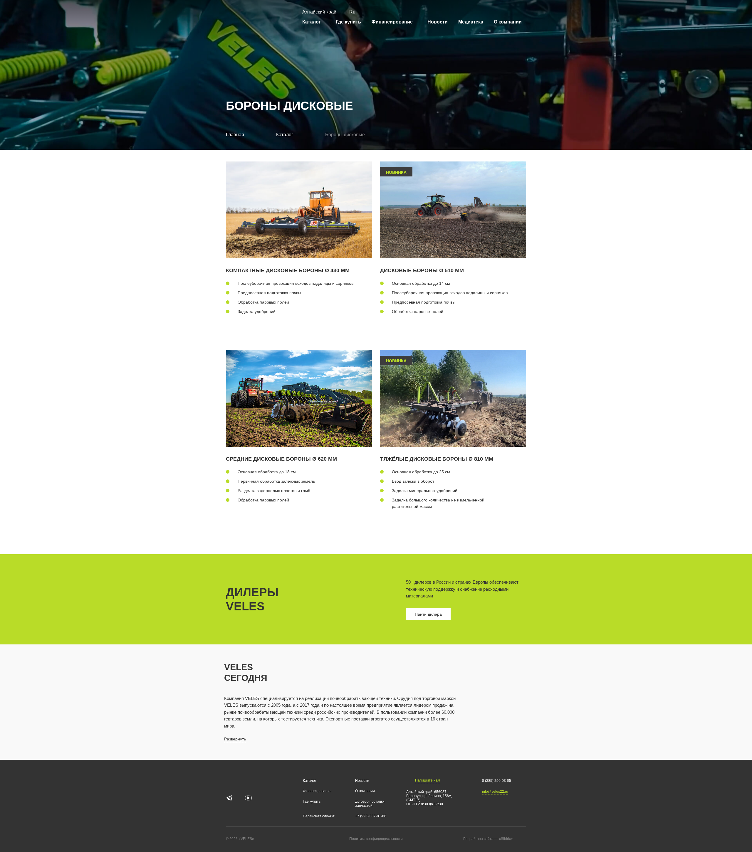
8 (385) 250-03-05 (496, 781)
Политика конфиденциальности (376, 839)
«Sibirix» (506, 839)
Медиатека (470, 21)
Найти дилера (428, 614)
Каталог (311, 21)
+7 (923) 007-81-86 (370, 816)
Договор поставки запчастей (370, 804)
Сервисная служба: (319, 816)
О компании (508, 21)
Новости (437, 21)
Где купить (348, 21)
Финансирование (392, 21)
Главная (235, 134)
